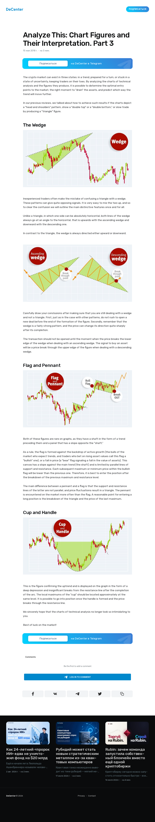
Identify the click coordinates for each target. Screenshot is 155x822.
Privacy (81, 796)
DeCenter (11, 796)
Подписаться (137, 9)
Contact (92, 796)
